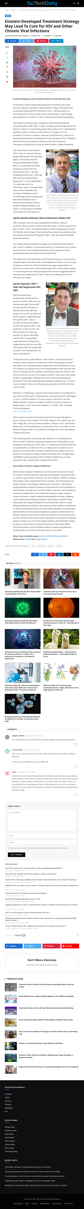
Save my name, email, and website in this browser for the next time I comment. (39, 848)
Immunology (41, 546)
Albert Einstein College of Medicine (17, 546)
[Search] (78, 3)
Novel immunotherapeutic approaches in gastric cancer (22, 899)
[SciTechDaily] (42, 3)
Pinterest (8, 1104)
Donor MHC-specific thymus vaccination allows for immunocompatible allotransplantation (33, 868)
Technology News (11, 1151)
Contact (34, 1204)
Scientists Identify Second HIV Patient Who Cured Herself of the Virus (22, 592)
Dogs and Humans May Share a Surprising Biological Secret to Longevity (49, 1067)
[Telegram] (7, 72)
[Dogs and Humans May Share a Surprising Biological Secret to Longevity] (11, 1069)
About (27, 1204)
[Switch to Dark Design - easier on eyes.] (74, 3)
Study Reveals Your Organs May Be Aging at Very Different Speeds (46, 996)
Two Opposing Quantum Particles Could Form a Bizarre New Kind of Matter (32, 1172)
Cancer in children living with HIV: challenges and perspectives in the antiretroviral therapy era (35, 926)
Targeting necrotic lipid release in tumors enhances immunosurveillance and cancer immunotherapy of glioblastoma (41, 885)
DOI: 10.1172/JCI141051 (22, 411)
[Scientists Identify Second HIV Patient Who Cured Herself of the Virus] (23, 579)
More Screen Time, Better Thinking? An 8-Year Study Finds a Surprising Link (48, 1032)
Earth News (9, 1134)
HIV (33, 546)
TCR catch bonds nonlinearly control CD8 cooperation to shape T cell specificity (30, 874)
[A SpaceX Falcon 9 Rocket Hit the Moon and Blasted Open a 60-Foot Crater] (11, 987)
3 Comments (48, 35)
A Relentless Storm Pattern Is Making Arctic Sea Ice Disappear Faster (30, 1181)
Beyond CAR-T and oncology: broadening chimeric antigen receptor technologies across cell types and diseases (40, 880)
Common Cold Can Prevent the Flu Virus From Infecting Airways (60, 592)
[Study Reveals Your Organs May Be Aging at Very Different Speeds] (11, 999)
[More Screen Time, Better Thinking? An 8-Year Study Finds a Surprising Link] (11, 1034)
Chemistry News (11, 1130)
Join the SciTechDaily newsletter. (53, 536)
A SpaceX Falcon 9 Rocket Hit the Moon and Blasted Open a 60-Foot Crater (46, 985)
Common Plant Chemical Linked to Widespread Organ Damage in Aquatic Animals (46, 1056)
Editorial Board (45, 1204)
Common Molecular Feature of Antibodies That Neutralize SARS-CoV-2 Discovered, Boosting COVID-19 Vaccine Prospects (22, 687)
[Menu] (6, 3)
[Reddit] (7, 81)
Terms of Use (68, 1204)
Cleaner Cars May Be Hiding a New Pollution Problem (41, 1043)
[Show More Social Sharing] (66, 41)
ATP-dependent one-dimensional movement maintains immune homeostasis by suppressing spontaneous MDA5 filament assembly (40, 919)
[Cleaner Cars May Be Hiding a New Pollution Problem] (11, 1046)
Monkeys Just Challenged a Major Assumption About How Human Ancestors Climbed (36, 1185)
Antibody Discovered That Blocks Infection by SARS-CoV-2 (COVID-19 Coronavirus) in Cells (22, 719)
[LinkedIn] (7, 62)
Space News (9, 1148)
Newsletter (9, 1108)
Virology (59, 546)
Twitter (7, 1097)
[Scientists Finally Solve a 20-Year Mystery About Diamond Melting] (11, 1011)
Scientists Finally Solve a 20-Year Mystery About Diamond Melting (46, 1008)
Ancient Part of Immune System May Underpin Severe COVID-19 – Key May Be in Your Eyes (61, 623)
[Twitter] (7, 57)
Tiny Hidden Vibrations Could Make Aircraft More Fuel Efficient (28, 1167)
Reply (76, 744)
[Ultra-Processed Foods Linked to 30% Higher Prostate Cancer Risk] (11, 1022)
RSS (6, 1111)
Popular (50, 546)
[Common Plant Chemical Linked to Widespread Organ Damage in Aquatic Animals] (11, 1058)
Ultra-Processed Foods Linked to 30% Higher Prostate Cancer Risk (46, 1020)
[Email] (7, 77)
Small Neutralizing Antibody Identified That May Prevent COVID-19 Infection (21, 622)
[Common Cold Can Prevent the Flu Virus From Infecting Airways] (61, 579)
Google (27, 539)
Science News (10, 1144)
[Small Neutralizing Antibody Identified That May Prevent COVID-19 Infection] (23, 608)
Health (8, 15)
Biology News (10, 1127)
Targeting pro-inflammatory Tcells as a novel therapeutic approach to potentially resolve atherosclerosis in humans (41, 905)
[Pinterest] (7, 67)
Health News (9, 1137)
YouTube (8, 1101)
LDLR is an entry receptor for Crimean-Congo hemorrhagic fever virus (27, 912)
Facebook (8, 1094)
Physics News (10, 1141)
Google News (41, 539)
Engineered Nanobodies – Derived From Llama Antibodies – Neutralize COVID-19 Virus (60, 654)
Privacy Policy (56, 1204)
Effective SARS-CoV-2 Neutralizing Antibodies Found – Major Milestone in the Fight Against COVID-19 (61, 687)
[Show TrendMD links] (78, 935)
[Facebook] (7, 53)
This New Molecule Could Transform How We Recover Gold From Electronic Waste (35, 1176)
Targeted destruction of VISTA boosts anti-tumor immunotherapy (25, 893)
